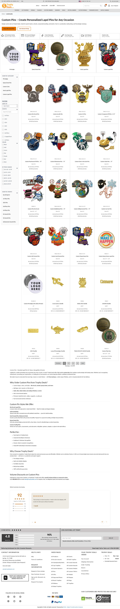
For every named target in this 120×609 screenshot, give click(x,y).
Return (83, 568)
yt (15, 601)
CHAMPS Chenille (106, 303)
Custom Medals (83, 10)
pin (14, 598)
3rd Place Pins (6, 210)
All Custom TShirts (72, 571)
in (21, 596)
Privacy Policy (87, 541)
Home (3, 14)
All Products (54, 556)
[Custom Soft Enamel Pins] (33, 236)
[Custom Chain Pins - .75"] (106, 141)
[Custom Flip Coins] (106, 331)
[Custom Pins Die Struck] (33, 189)
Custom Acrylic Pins (58, 114)
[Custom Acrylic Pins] (58, 94)
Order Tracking (85, 565)
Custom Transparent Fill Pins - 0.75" (106, 114)
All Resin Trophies (56, 580)
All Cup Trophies (55, 565)
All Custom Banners (56, 568)
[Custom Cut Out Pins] (106, 189)
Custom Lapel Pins (7, 94)
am (60, 598)
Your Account (85, 559)
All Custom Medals (72, 568)
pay (51, 604)
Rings (63, 10)
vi (47, 598)
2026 (5, 129)
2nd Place (6, 133)
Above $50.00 (7, 184)
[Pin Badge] (12, 54)
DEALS (37, 5)
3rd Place (6, 140)
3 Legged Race (8, 136)
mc (52, 598)
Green (5, 150)
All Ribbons (54, 583)
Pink (5, 153)
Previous (58, 363)
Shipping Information (87, 562)
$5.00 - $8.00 (7, 175)
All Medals (70, 574)
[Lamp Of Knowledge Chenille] (58, 331)
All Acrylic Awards (56, 559)
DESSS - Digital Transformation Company (73, 607)
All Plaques (70, 577)
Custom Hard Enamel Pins (58, 256)
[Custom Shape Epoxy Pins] (82, 236)
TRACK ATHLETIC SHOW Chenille (82, 351)
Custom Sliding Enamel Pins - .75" (82, 209)
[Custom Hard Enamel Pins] (58, 236)
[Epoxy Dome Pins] (36, 54)
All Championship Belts (57, 562)
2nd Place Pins (6, 206)
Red (5, 159)
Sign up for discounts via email (38, 578)
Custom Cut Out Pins (106, 209)
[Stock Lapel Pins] (84, 54)
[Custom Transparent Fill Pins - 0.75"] (106, 94)
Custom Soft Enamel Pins (33, 256)
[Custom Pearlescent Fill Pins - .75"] (33, 141)
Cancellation (84, 571)
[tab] (32, 522)
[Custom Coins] (60, 54)
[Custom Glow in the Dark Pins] (82, 141)
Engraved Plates (93, 10)
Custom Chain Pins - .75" (106, 161)
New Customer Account (38, 574)
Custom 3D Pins (82, 114)
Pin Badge (5, 79)
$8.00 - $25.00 (7, 178)
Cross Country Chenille (57, 303)
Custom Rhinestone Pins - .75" (58, 161)
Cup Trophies (25, 10)
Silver (5, 162)
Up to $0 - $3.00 (8, 169)
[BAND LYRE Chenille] (82, 284)
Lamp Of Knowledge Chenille (58, 351)
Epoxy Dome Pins (7, 82)
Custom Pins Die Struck (33, 209)
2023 (5, 119)
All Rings (69, 580)
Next (83, 363)
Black (5, 144)
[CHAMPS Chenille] (106, 284)
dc (55, 598)
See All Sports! (6, 195)
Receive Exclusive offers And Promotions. (73, 541)
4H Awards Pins (7, 214)
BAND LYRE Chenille (82, 303)
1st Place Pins (6, 198)
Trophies (17, 10)
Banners (57, 10)
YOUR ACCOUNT (61, 5)
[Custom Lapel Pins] (108, 54)
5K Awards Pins (6, 218)
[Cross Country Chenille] (58, 284)
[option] (12, 56)
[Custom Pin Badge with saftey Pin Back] (33, 284)
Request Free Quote (37, 582)
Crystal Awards (72, 10)
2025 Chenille (33, 351)
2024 (5, 122)
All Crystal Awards (72, 562)
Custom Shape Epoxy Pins (82, 256)
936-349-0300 (114, 1)
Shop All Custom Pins (9, 28)
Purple (5, 156)
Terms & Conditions (36, 559)
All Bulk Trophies (71, 559)
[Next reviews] (106, 522)
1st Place (6, 115)
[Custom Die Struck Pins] (33, 94)
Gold (5, 147)
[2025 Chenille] (33, 331)
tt (9, 601)
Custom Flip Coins (106, 351)
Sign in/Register (114, 5)
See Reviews (49, 541)
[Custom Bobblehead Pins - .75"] (58, 189)
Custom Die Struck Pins (33, 114)
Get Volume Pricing (24, 28)
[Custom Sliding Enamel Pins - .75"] (82, 189)
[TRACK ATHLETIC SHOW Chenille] (82, 331)
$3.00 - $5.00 (7, 172)
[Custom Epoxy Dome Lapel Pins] (106, 236)
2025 (5, 126)
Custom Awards (48, 10)
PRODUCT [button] (43, 5)
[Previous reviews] (102, 522)
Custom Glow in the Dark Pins (82, 161)
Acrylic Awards (105, 10)
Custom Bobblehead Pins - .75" (57, 209)
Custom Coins (6, 86)
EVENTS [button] (51, 5)
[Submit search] (100, 5)
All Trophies (70, 583)
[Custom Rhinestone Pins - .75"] (58, 141)
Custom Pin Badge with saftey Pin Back (33, 303)
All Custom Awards (72, 565)
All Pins (53, 571)
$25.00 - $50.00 (8, 181)
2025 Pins (5, 202)
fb (10, 596)
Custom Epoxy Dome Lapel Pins (106, 256)
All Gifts (53, 574)
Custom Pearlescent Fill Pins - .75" (33, 161)
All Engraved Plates (56, 577)
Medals (33, 10)
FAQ (22, 1)
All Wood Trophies (56, 586)
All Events (69, 556)
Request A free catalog (38, 571)
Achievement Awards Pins (9, 222)
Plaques (39, 10)
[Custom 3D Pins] (82, 94)
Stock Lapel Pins (7, 90)
